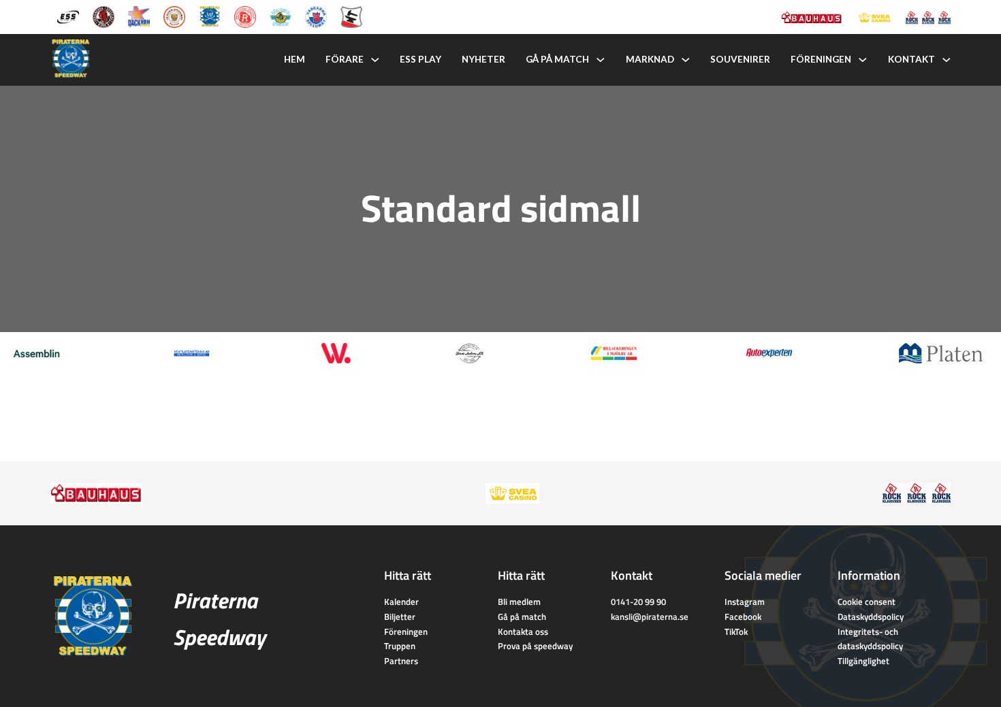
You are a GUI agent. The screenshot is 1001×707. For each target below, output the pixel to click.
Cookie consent (866, 601)
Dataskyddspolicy (871, 616)
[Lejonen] (174, 16)
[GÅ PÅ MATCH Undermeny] (600, 60)
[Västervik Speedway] (280, 16)
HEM (294, 59)
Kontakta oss (523, 631)
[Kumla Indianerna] (103, 16)
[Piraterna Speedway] (210, 16)
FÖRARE (344, 59)
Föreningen (406, 631)
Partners (401, 661)
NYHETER (483, 59)
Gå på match (522, 616)
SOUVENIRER (740, 59)
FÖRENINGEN (821, 59)
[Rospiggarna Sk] (245, 16)
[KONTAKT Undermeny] (946, 60)
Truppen (399, 646)
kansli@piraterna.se (649, 616)
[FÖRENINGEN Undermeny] (863, 60)
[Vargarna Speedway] (316, 16)
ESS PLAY (420, 59)
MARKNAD (650, 59)
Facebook (743, 616)
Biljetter (399, 616)
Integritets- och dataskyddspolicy (870, 639)
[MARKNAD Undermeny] (685, 60)
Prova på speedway (535, 646)
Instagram (745, 601)
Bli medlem (519, 601)
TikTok (736, 631)
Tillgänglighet (863, 661)
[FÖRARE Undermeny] (375, 60)
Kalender (401, 601)
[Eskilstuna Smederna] (351, 16)
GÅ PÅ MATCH (557, 59)
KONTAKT (911, 59)
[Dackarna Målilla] (139, 16)
